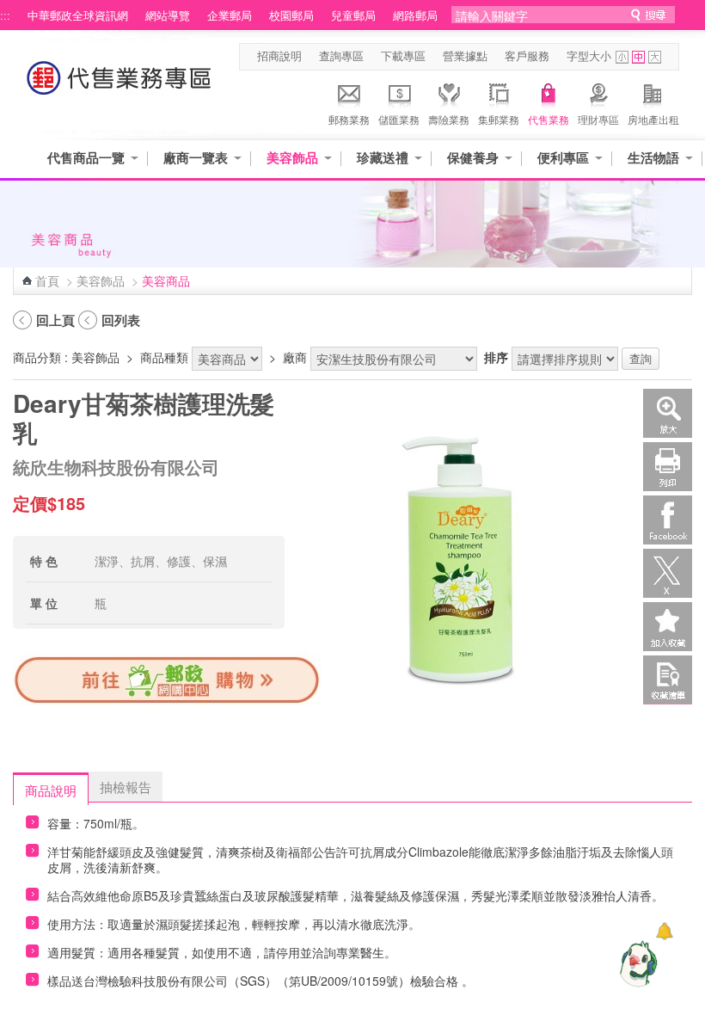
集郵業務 (498, 119)
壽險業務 (448, 119)
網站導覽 (167, 15)
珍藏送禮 (382, 158)
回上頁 (55, 320)
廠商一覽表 (195, 158)
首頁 (47, 280)
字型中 (638, 57)
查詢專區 (341, 56)
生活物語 (653, 158)
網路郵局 (415, 15)
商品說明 (51, 789)
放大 (667, 413)
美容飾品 (292, 158)
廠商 (295, 357)
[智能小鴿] (636, 963)
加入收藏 (667, 626)
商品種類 (164, 357)
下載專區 (403, 56)
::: (5, 15)
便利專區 (563, 158)
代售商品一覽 (86, 158)
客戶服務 (527, 56)
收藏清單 (667, 679)
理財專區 (598, 119)
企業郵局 (229, 15)
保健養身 (473, 158)
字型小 (622, 57)
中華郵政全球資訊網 (78, 15)
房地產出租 (653, 119)
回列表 (120, 320)
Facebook (667, 519)
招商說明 (279, 56)
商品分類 (37, 357)
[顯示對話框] (664, 931)
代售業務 (548, 119)
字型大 (654, 57)
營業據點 (465, 56)
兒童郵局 (353, 15)
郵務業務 (349, 119)
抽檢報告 (125, 786)
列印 (667, 466)
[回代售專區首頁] (119, 86)
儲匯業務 (399, 119)
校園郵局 (291, 15)
